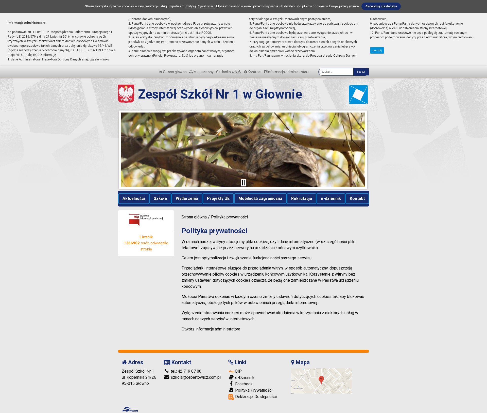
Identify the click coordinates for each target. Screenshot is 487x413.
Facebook (243, 384)
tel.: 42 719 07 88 (185, 371)
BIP (238, 371)
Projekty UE (218, 198)
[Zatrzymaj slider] (243, 182)
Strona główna (174, 72)
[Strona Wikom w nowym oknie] (130, 409)
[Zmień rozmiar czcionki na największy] (239, 72)
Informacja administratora (288, 72)
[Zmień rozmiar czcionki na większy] (235, 72)
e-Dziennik (244, 377)
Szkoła (160, 198)
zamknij (377, 50)
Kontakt (357, 198)
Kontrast (254, 72)
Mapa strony (203, 72)
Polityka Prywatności (253, 390)
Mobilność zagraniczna (260, 198)
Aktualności (134, 198)
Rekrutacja (301, 198)
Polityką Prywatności (200, 6)
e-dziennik (331, 198)
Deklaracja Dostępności (255, 396)
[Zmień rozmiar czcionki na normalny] (233, 72)
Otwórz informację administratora (211, 329)
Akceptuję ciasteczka (381, 6)
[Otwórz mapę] (321, 380)
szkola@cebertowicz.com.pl (195, 377)
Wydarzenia (187, 198)
